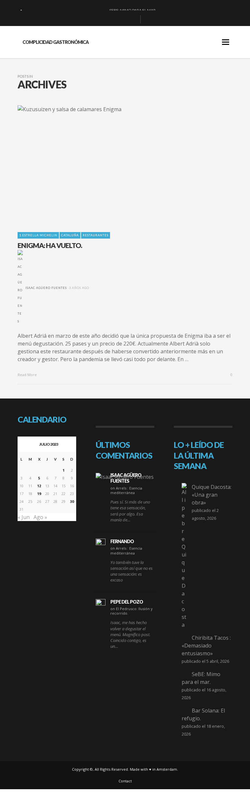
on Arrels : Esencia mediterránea (126, 490)
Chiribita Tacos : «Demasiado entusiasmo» (206, 645)
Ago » (40, 517)
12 (39, 485)
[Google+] (112, 19)
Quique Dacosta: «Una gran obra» (211, 494)
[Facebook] (101, 19)
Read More (28, 374)
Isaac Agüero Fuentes (46, 288)
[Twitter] (133, 19)
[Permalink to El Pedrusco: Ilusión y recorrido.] (100, 604)
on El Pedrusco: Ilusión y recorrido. (131, 611)
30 (72, 501)
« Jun (24, 517)
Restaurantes (95, 235)
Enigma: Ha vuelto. (50, 245)
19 (39, 493)
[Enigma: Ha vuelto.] (114, 164)
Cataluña (70, 235)
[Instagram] (122, 19)
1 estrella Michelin (38, 235)
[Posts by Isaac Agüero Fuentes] (20, 288)
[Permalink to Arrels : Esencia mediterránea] (125, 476)
